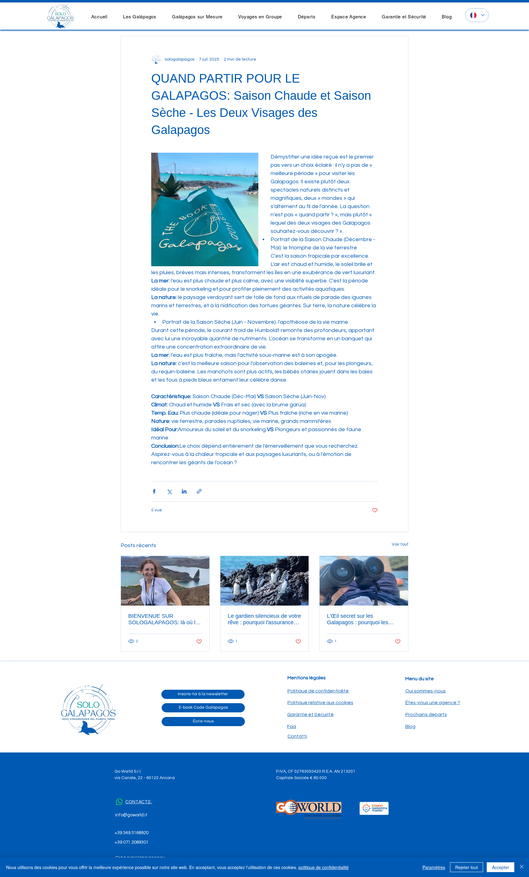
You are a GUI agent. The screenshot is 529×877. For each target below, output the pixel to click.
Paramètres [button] (433, 867)
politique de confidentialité (323, 867)
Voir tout (400, 544)
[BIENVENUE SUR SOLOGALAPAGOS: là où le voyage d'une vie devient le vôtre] (165, 581)
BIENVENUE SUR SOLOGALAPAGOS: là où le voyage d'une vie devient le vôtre (163, 619)
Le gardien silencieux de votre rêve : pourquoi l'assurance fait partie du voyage (264, 619)
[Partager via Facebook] (154, 491)
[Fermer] (521, 867)
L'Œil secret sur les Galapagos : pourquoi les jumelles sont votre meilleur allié (360, 619)
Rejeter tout (466, 867)
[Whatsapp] (119, 802)
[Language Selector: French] (477, 15)
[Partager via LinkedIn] (184, 491)
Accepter (500, 867)
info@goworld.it (131, 815)
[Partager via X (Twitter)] (169, 491)
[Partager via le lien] (199, 491)
